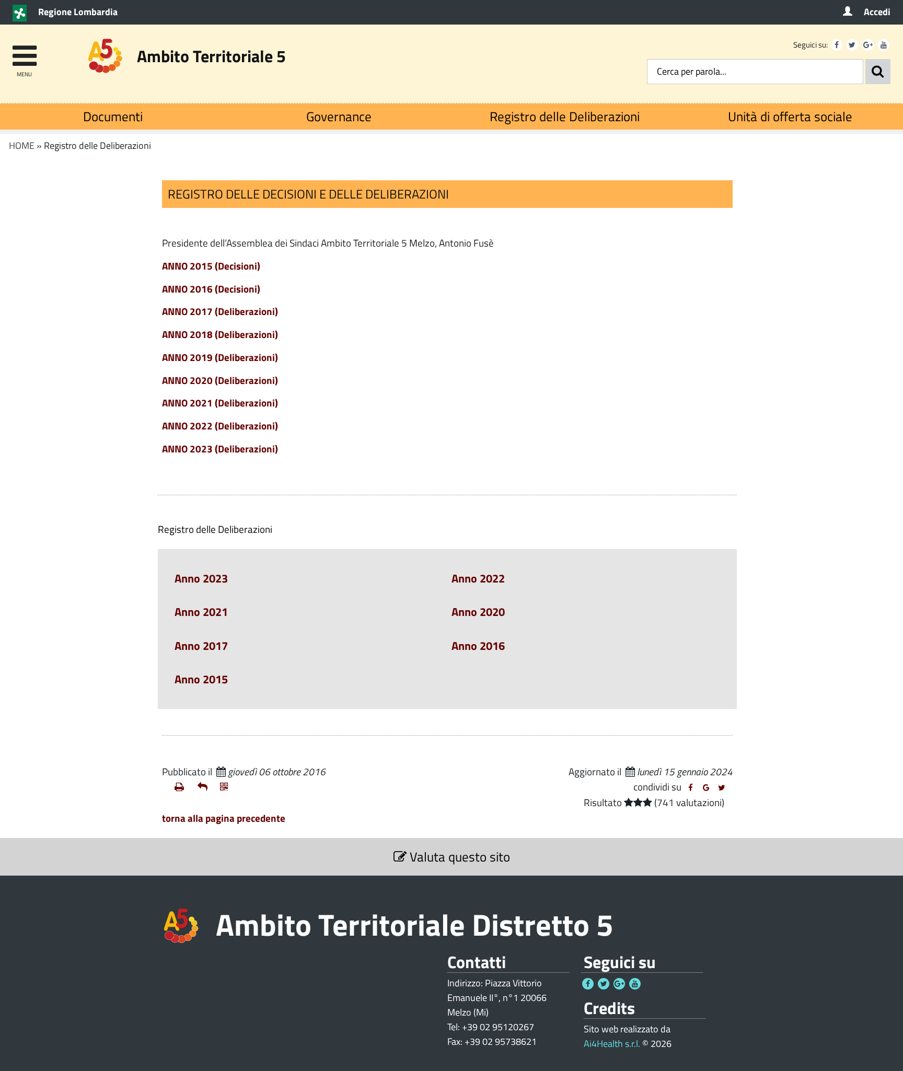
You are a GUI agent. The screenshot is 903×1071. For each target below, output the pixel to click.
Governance (339, 116)
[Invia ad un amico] (204, 787)
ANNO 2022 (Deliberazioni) (220, 425)
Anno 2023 (201, 578)
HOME (21, 145)
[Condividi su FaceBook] (690, 788)
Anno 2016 (478, 646)
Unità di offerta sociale (790, 116)
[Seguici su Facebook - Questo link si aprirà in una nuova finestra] (836, 45)
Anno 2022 (478, 578)
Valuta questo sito (458, 856)
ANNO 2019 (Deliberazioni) (220, 357)
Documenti (113, 116)
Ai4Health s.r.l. (612, 1044)
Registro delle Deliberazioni (565, 116)
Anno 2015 (201, 679)
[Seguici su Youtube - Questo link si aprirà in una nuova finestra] (883, 45)
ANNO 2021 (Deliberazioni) (220, 402)
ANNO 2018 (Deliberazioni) (220, 334)
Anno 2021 (201, 612)
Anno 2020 (478, 612)
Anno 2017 (201, 646)
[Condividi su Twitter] (721, 788)
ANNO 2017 (220, 311)
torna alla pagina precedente (223, 817)
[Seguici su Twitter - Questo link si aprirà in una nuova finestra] (852, 45)
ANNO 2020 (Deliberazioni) (220, 380)
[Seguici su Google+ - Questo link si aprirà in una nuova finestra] (868, 45)
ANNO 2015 (187, 265)
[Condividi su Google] (706, 788)
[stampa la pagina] (181, 787)
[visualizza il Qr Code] (227, 787)
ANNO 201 (184, 288)
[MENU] (24, 51)
